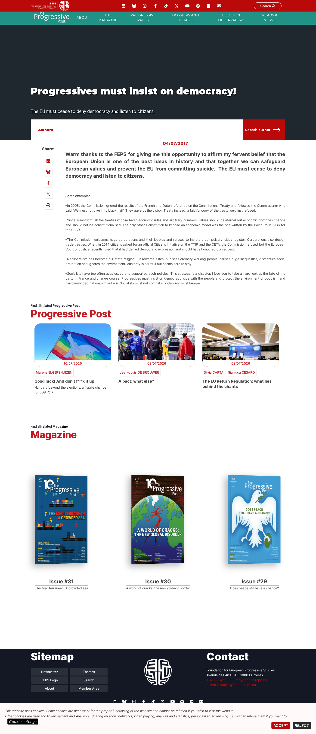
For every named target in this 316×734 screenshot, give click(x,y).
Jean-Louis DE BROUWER (139, 372)
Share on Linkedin (48, 161)
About (83, 17)
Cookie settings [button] (23, 721)
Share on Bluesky (48, 172)
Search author (257, 130)
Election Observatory (231, 17)
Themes (89, 672)
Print (48, 205)
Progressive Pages (143, 17)
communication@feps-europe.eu (231, 685)
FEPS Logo (49, 680)
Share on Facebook (48, 183)
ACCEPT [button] (280, 725)
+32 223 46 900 (219, 680)
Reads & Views (269, 17)
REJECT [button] (302, 725)
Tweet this (48, 194)
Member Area (88, 688)
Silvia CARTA (213, 372)
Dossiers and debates (185, 17)
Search (266, 6)
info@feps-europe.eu (251, 680)
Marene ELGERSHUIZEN (54, 372)
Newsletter (49, 672)
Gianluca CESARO (241, 372)
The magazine (107, 17)
